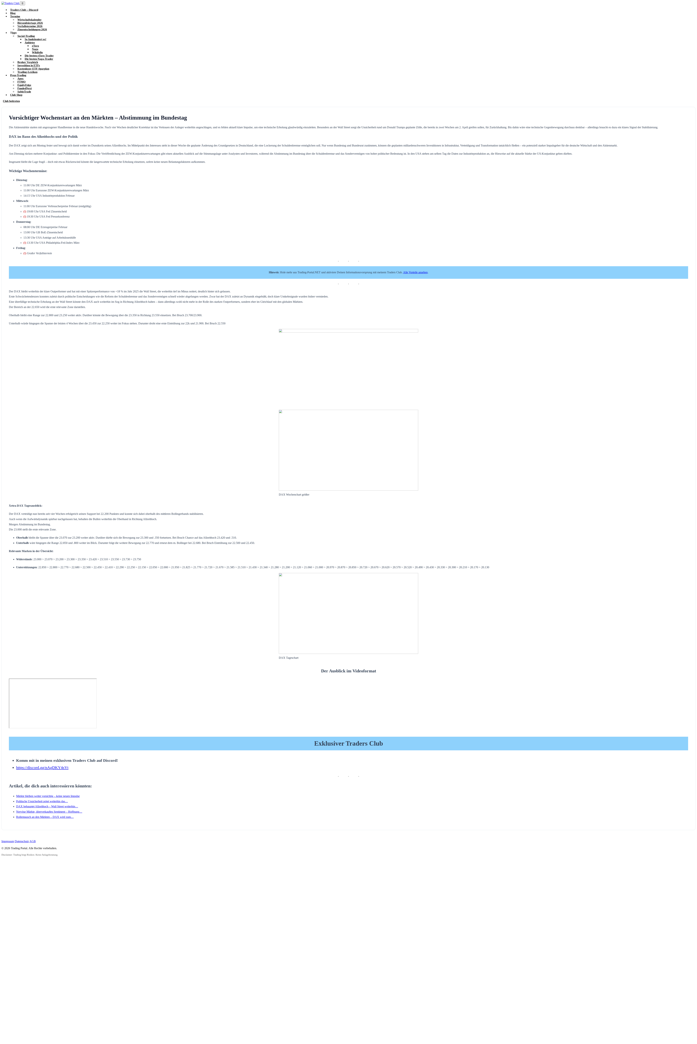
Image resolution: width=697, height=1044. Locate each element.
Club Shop (16, 94)
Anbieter (30, 42)
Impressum (7, 841)
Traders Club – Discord (24, 9)
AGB (32, 841)
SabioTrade (24, 91)
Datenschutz (22, 841)
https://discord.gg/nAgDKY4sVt (42, 767)
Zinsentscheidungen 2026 (32, 29)
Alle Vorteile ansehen (415, 272)
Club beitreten (11, 100)
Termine (15, 16)
